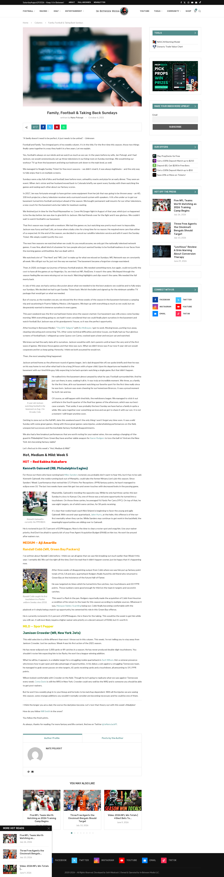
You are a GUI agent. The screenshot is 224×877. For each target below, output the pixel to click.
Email (155, 114)
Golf (56, 11)
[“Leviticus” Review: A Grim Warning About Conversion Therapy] (162, 251)
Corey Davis (40, 681)
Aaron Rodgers (97, 438)
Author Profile (51, 738)
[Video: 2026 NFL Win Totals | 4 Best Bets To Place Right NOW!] (123, 800)
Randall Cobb (33, 549)
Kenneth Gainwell (36, 468)
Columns (38, 22)
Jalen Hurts (96, 514)
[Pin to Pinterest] (57, 127)
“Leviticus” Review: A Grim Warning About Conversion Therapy (185, 252)
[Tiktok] (200, 2)
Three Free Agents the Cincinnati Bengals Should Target (82, 818)
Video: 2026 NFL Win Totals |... (34, 867)
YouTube (144, 11)
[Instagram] (188, 2)
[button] (27, 811)
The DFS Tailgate (65, 327)
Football (28, 11)
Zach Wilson (107, 660)
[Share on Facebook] (43, 127)
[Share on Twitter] (50, 127)
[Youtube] (192, 2)
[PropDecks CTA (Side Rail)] (175, 62)
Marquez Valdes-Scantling (69, 605)
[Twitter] (185, 2)
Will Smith (45, 711)
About (72, 2)
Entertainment (73, 11)
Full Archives (84, 2)
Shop (188, 11)
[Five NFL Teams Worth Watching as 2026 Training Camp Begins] (41, 800)
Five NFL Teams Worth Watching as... (31, 837)
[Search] (199, 11)
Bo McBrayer (85, 327)
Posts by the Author (112, 738)
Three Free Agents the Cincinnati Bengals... (32, 852)
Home (25, 22)
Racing (43, 11)
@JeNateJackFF (109, 724)
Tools (157, 11)
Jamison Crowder (36, 633)
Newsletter (99, 2)
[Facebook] (181, 2)
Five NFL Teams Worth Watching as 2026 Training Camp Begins (41, 818)
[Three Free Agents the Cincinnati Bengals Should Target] (82, 800)
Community (173, 11)
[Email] (196, 2)
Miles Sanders (71, 474)
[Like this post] (36, 127)
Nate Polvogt (77, 117)
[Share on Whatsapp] (64, 127)
